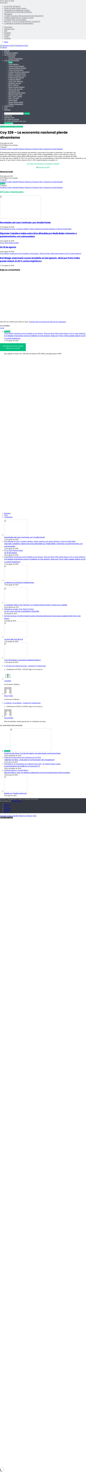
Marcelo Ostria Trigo (15, 95)
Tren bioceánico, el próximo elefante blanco (22, 660)
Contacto (9, 106)
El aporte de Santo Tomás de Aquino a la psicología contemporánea (32, 753)
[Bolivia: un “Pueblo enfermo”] (15, 791)
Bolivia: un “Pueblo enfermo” (15, 793)
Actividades (10, 55)
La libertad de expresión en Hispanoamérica (18, 23)
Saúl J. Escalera (13, 98)
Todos (10, 62)
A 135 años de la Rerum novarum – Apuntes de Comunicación (25, 666)
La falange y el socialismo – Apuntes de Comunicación (22, 703)
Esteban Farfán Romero (16, 77)
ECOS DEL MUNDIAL (12, 6)
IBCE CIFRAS (13, 85)
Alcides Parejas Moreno (16, 66)
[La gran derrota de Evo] (15, 637)
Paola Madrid (8, 718)
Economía (3, 127)
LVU (6, 108)
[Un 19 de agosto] (9, 243)
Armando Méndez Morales (17, 68)
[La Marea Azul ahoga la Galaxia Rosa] (15, 580)
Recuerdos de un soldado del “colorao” (17, 10)
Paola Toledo (8, 696)
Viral (5, 515)
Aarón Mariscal (13, 64)
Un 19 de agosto (8, 247)
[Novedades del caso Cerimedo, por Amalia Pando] (20, 218)
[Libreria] (3, 47)
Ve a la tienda (8, 123)
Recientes (7, 513)
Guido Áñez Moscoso (15, 81)
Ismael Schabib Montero (16, 87)
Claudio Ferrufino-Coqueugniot (18, 72)
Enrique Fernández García (17, 76)
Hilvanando (8, 14)
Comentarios (8, 517)
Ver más (2, 184)
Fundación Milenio (14, 79)
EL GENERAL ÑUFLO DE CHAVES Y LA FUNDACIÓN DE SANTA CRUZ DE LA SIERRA (35, 605)
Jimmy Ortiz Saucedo (15, 89)
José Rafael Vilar (14, 91)
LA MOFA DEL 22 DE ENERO (15, 20)
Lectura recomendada (15, 58)
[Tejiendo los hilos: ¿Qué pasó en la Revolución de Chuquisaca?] (22, 757)
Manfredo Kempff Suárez (16, 93)
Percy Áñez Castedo (15, 96)
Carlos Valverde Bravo (15, 70)
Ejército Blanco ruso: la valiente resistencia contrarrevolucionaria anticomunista (37, 772)
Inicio (6, 51)
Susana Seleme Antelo (15, 102)
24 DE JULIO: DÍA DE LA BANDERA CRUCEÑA (21, 611)
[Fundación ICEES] (14, 45)
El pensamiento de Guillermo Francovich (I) (22, 766)
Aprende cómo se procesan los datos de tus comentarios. (47, 322)
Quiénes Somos (11, 53)
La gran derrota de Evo (13, 639)
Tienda (7, 110)
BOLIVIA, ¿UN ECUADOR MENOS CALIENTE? (22, 21)
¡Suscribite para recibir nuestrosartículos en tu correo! (13, 347)
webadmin (7, 681)
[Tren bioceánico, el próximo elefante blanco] (15, 658)
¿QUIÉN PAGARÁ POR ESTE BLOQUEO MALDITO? (24, 16)
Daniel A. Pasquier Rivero (17, 74)
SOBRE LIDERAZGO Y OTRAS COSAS (19, 18)
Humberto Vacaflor (14, 83)
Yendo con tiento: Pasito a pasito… (15, 8)
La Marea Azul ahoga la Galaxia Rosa (19, 582)
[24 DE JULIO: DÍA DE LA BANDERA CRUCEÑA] (19, 609)
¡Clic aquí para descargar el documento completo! (43, 164)
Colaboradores (11, 60)
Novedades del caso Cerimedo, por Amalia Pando (25, 222)
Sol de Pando (12, 100)
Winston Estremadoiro (15, 104)
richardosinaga (16, 801)
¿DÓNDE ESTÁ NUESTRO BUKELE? (18, 12)
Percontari (11, 57)
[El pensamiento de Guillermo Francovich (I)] (32, 764)
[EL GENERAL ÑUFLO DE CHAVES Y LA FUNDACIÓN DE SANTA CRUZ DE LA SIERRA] (15, 603)
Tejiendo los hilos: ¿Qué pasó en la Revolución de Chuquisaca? (29, 760)
